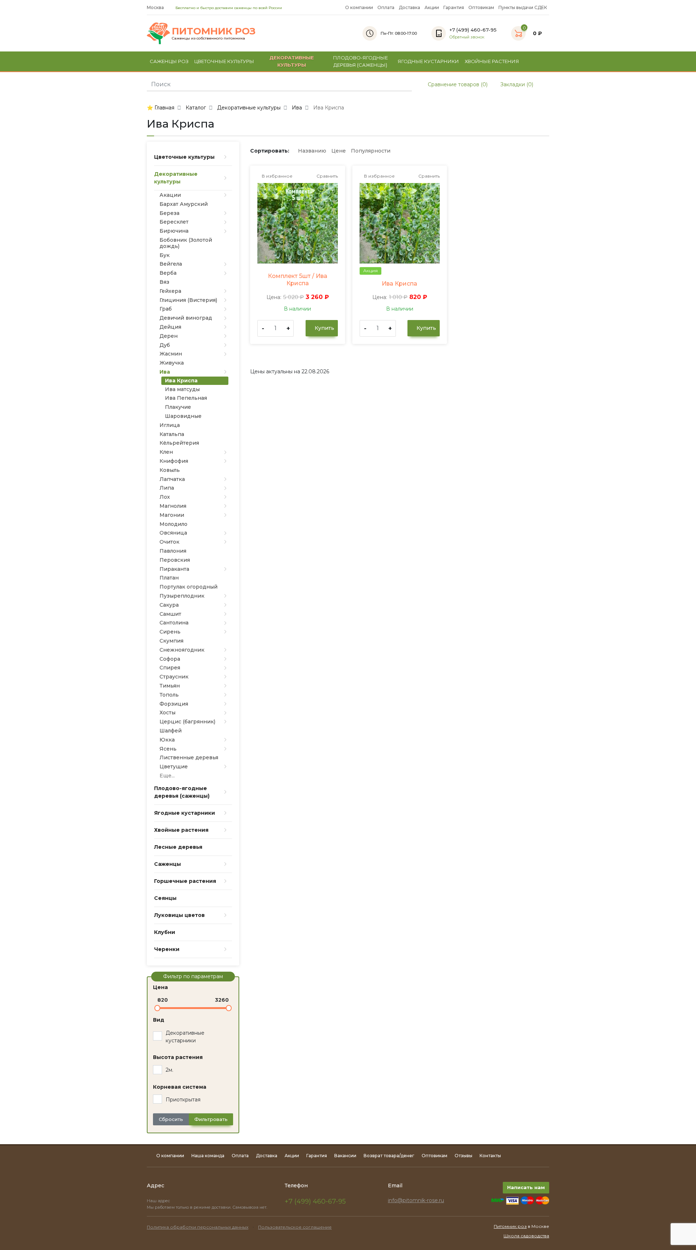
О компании (359, 7)
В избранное (277, 176)
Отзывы (463, 1155)
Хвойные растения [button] (492, 61)
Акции (431, 7)
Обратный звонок (467, 37)
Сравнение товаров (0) (457, 84)
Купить (323, 328)
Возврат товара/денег (389, 1155)
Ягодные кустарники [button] (428, 61)
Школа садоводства (526, 1235)
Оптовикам (481, 7)
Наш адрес (159, 1200)
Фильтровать (211, 1119)
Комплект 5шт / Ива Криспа (297, 280)
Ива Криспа (399, 283)
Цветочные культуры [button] (224, 61)
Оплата (385, 7)
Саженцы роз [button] (169, 61)
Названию (312, 151)
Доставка (409, 7)
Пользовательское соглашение (295, 1227)
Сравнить (326, 176)
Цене (338, 151)
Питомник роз (510, 1226)
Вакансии (345, 1155)
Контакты (490, 1155)
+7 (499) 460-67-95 (315, 1201)
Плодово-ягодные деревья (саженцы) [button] (360, 61)
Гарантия (453, 7)
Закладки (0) (516, 84)
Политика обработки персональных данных (197, 1227)
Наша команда (207, 1155)
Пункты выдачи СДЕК (522, 7)
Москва (156, 7)
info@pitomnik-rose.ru (416, 1200)
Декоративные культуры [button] (291, 61)
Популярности (370, 151)
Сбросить (171, 1119)
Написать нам (526, 1187)
